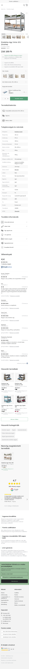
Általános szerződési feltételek (8, 660)
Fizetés (16, 594)
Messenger (5, 623)
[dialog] (15, 57)
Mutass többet (14, 419)
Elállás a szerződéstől (19, 605)
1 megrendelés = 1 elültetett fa (5, 597)
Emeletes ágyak (10, 9)
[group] (14, 497)
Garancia (16, 599)
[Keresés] (24, 5)
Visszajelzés (4, 602)
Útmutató (17, 211)
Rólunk (2, 592)
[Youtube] (24, 656)
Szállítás (16, 592)
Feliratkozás (14, 581)
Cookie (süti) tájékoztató (7, 662)
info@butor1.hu (6, 621)
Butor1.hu (3, 9)
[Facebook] (19, 656)
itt (18, 176)
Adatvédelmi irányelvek (6, 658)
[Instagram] (21, 656)
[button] (14, 1)
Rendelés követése (19, 597)
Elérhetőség (4, 604)
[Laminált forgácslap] (25, 195)
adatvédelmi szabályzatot (16, 577)
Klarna (16, 603)
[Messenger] (26, 656)
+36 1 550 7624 (6, 615)
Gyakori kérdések (18, 601)
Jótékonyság (4, 594)
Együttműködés (5, 600)
